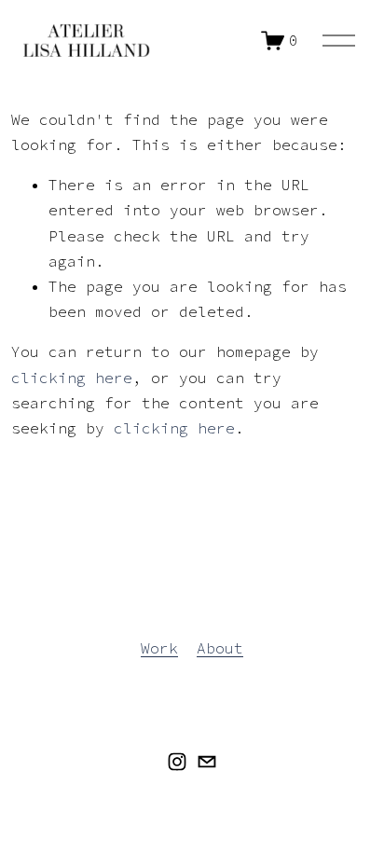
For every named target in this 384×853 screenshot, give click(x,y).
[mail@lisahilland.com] (207, 761)
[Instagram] (177, 761)
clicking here (71, 377)
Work (159, 648)
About (220, 648)
